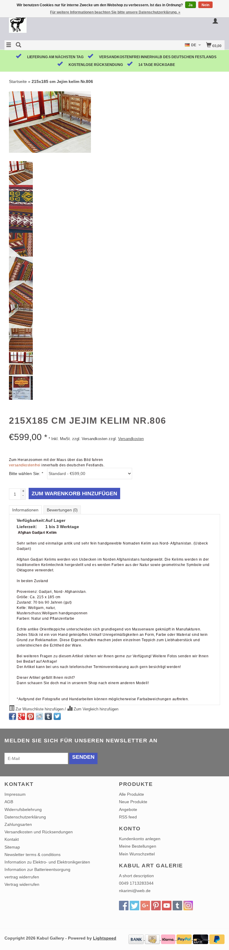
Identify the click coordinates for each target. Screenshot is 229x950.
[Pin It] (30, 716)
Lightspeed (104, 938)
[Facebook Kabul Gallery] (124, 905)
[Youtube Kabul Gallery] (166, 905)
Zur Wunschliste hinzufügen (39, 709)
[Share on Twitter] (57, 716)
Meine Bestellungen (137, 846)
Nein (205, 5)
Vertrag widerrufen (21, 884)
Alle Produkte (131, 794)
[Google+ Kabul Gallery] (145, 905)
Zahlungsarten (18, 824)
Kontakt (11, 839)
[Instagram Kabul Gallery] (188, 905)
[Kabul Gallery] (59, 24)
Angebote (128, 809)
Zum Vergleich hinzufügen (95, 709)
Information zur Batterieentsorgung (37, 869)
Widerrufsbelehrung (23, 809)
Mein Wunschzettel (137, 854)
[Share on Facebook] (12, 716)
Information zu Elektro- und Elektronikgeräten (47, 862)
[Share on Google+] (21, 716)
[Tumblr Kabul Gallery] (177, 905)
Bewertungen (62, 510)
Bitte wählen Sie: (26, 473)
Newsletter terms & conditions (32, 854)
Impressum (15, 794)
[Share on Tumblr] (48, 716)
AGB (8, 801)
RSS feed (128, 817)
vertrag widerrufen (21, 877)
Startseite (18, 81)
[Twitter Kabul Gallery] (134, 905)
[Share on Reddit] (39, 716)
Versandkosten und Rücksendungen (38, 831)
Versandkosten (131, 439)
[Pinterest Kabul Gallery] (156, 905)
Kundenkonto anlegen (139, 838)
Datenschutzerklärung (25, 817)
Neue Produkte (133, 801)
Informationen (25, 510)
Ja (190, 5)
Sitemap (12, 847)
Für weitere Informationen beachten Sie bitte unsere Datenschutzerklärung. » (115, 12)
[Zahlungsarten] (137, 938)
